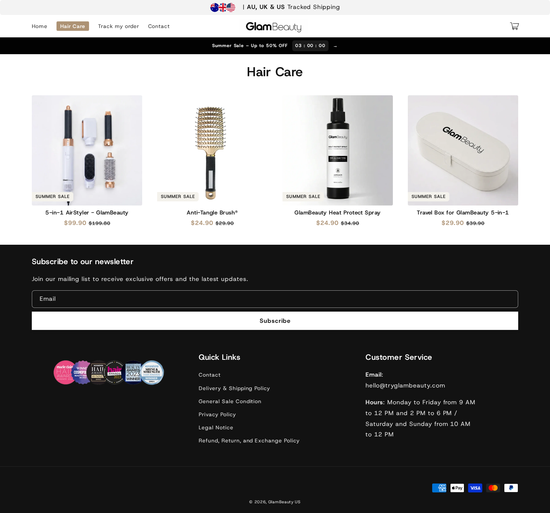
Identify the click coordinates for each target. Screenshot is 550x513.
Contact (210, 374)
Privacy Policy (217, 414)
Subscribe (275, 321)
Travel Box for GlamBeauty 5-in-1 (463, 212)
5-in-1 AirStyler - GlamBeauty (86, 212)
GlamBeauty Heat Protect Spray (337, 212)
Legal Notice (216, 427)
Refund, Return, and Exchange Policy (249, 440)
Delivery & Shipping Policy (234, 388)
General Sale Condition (230, 401)
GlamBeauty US (284, 501)
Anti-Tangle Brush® (212, 212)
